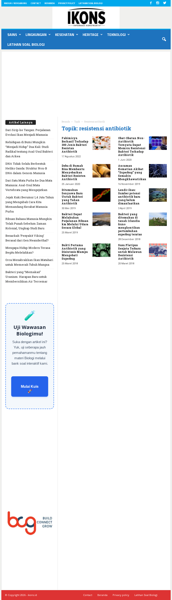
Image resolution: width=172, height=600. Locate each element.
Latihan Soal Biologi (91, 3)
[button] (164, 39)
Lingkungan (36, 34)
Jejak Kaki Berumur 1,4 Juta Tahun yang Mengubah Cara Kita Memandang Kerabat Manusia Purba (29, 204)
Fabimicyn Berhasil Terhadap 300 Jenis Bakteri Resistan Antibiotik (75, 144)
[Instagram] (157, 3)
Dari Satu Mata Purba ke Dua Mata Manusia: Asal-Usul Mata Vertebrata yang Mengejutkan (28, 185)
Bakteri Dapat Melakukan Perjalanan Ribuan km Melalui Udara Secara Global (75, 220)
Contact (36, 3)
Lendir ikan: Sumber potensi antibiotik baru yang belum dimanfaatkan (129, 196)
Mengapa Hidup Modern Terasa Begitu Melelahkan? (27, 250)
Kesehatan (64, 34)
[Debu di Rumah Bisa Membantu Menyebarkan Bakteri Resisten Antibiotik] (101, 170)
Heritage (91, 34)
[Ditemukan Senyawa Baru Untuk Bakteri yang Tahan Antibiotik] (101, 195)
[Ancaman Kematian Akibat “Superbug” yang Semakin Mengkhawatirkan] (158, 170)
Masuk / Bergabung (15, 3)
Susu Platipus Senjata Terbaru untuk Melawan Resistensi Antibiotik (130, 251)
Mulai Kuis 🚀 (30, 389)
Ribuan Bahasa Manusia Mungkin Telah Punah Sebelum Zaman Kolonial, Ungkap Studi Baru (28, 223)
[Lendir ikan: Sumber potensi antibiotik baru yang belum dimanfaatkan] (158, 195)
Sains (12, 34)
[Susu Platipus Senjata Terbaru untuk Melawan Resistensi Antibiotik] (158, 250)
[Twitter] (164, 3)
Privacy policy (66, 3)
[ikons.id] (86, 18)
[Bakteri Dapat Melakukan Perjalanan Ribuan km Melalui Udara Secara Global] (101, 219)
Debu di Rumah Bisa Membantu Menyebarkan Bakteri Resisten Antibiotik (74, 172)
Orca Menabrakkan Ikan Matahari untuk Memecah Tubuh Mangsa (29, 262)
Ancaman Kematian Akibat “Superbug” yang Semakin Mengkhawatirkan (132, 172)
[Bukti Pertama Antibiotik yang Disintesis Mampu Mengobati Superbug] (101, 250)
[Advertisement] (86, 83)
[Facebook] (150, 3)
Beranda (50, 3)
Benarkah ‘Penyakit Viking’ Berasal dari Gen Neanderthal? (27, 238)
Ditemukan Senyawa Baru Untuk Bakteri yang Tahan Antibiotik (72, 196)
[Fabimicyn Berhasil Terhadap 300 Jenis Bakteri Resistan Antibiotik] (101, 143)
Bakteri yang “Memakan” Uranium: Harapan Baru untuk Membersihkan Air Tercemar (26, 276)
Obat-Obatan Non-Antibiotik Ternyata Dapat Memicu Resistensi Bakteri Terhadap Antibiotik (131, 146)
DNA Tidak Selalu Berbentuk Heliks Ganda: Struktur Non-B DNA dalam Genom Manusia (26, 168)
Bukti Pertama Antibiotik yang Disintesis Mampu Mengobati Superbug (75, 251)
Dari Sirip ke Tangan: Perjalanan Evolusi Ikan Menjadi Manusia (27, 132)
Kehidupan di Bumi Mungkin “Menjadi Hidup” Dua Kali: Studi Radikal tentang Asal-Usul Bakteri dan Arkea (29, 149)
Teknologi (116, 34)
